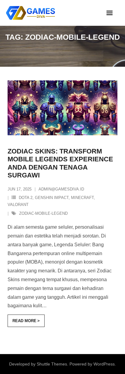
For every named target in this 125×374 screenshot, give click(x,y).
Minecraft (82, 197)
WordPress (104, 364)
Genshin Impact (52, 197)
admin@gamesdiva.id (61, 189)
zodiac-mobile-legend (43, 213)
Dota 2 (25, 197)
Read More (24, 320)
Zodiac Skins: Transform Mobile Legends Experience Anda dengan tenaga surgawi (60, 163)
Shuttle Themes (52, 364)
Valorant (18, 204)
